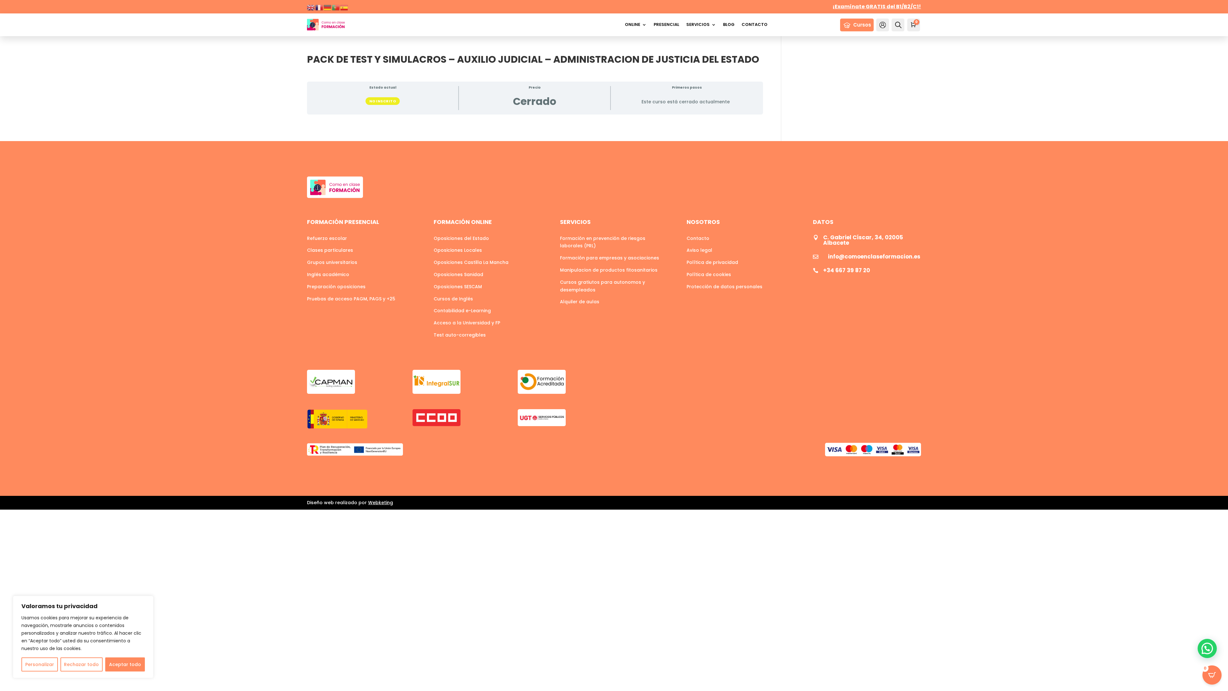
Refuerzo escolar (327, 238)
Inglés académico (328, 274)
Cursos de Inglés (453, 299)
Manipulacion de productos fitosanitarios (608, 270)
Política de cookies (709, 274)
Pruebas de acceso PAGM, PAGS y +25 (351, 299)
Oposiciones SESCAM (458, 286)
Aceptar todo (125, 664)
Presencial (666, 24)
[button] (1207, 648)
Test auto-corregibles (460, 335)
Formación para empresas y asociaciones (609, 258)
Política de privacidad (712, 262)
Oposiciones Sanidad (458, 274)
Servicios (698, 24)
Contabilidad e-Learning (462, 310)
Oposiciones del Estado (461, 238)
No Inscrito (382, 101)
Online (632, 24)
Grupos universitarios (332, 262)
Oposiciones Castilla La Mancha (471, 262)
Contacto (754, 24)
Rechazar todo (81, 664)
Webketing (380, 502)
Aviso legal (699, 250)
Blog (729, 24)
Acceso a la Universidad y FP (467, 323)
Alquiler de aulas (579, 301)
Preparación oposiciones (336, 286)
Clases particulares (330, 250)
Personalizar (39, 664)
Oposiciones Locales (458, 250)
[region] (83, 637)
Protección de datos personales (724, 286)
